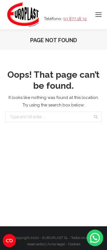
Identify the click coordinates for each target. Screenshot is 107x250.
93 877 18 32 (75, 18)
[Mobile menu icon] (98, 15)
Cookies (74, 244)
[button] (95, 238)
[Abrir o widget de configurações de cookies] (9, 240)
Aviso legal (56, 244)
